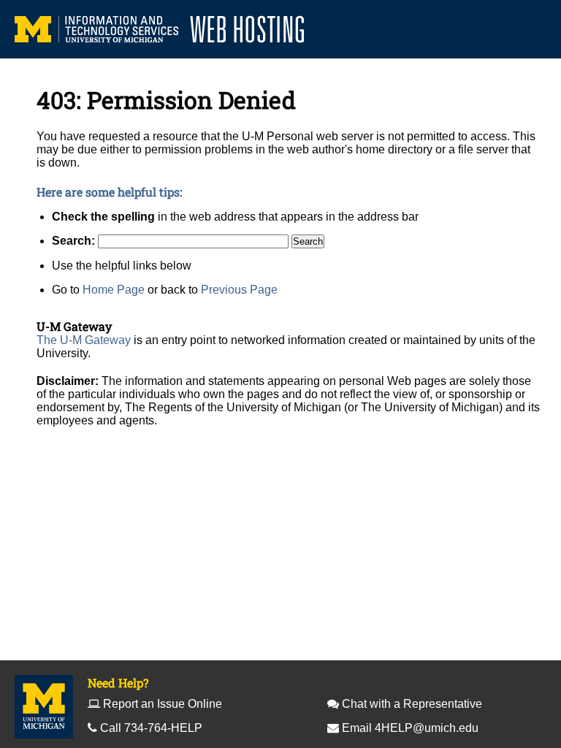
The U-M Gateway (84, 340)
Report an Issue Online (162, 704)
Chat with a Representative (412, 704)
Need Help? (118, 682)
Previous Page (239, 289)
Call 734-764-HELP (151, 728)
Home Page (114, 289)
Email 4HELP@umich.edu (410, 728)
